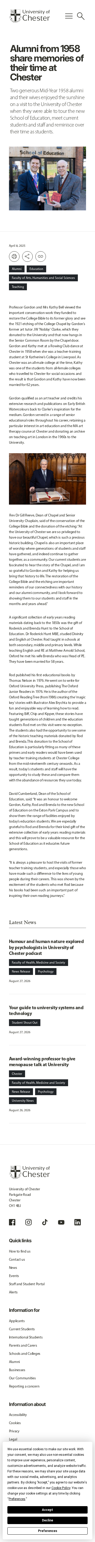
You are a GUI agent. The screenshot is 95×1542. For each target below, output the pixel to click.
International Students (26, 1337)
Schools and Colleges (24, 1353)
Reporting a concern (24, 1386)
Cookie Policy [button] (60, 1488)
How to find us (20, 1251)
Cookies (15, 1423)
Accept (47, 1510)
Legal (13, 1439)
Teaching (18, 287)
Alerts (13, 1292)
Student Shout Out (24, 1022)
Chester (17, 1074)
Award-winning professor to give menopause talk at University (42, 1062)
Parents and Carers (23, 1345)
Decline (47, 1520)
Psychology (46, 971)
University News (23, 1101)
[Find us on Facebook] (12, 1222)
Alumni (17, 269)
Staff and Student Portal (27, 1284)
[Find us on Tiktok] (45, 1222)
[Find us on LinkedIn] (77, 1222)
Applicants (17, 1321)
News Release (21, 971)
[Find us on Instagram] (28, 1222)
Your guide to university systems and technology (46, 1010)
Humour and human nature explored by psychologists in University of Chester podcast (46, 947)
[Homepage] (29, 16)
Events (14, 1276)
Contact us (17, 1259)
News (13, 1267)
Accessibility (18, 1415)
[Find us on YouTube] (61, 1222)
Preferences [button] (17, 1499)
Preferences (47, 1531)
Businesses (17, 1370)
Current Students (22, 1329)
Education (36, 269)
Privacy (14, 1431)
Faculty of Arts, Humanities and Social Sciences (43, 278)
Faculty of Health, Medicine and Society (38, 962)
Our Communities (22, 1378)
